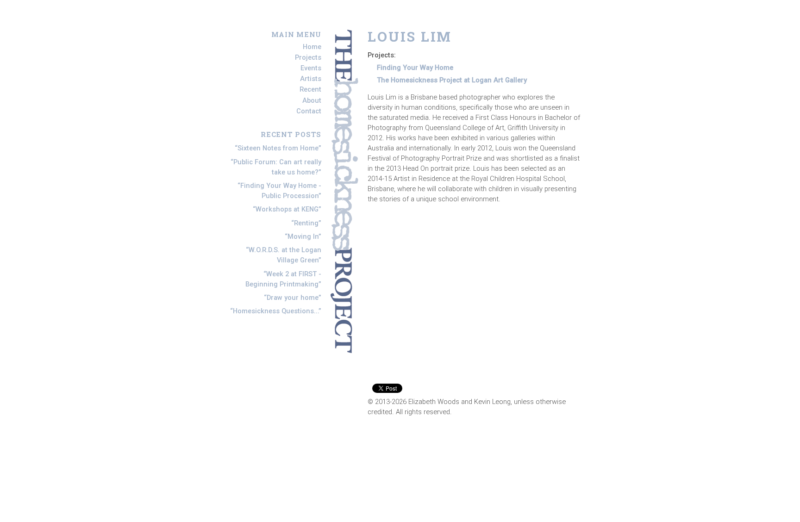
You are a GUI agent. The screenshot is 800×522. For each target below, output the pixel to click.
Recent (310, 90)
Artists (310, 79)
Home (312, 47)
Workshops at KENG (287, 209)
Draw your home (293, 297)
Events (310, 68)
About (311, 100)
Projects (308, 57)
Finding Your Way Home (415, 67)
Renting (306, 223)
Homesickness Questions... (276, 311)
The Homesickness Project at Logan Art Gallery (452, 80)
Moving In (303, 236)
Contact (308, 111)
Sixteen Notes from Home (278, 148)
